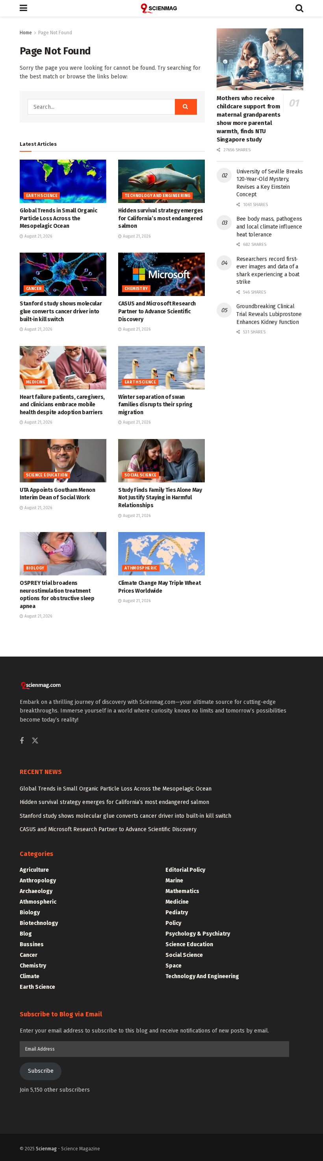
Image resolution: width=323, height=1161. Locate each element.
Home (26, 32)
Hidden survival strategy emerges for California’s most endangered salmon (160, 218)
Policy (173, 923)
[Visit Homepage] (161, 8)
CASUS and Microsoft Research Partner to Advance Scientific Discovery (157, 311)
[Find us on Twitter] (35, 741)
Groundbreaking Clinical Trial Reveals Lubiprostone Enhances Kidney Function (269, 314)
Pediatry (176, 912)
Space (173, 965)
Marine (174, 880)
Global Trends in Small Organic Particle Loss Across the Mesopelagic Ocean (58, 218)
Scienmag (46, 1149)
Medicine (35, 382)
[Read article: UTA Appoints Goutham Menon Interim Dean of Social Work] (63, 460)
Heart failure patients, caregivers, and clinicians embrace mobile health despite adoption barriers (62, 405)
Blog (26, 933)
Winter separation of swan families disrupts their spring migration (155, 405)
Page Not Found (55, 32)
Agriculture (34, 870)
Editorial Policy (185, 870)
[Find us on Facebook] (22, 741)
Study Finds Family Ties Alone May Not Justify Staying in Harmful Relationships (160, 498)
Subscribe (41, 1071)
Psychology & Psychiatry (197, 933)
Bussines (32, 944)
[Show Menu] (23, 8)
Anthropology (38, 880)
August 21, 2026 (37, 236)
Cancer (34, 289)
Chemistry (136, 289)
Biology (35, 568)
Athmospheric (140, 568)
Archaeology (36, 891)
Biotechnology (39, 923)
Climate (29, 976)
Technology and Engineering (157, 196)
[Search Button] (299, 8)
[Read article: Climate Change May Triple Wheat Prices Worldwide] (161, 553)
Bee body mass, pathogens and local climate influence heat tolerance (269, 227)
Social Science (140, 475)
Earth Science (42, 196)
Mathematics (182, 891)
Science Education (47, 475)
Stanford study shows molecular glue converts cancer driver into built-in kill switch (61, 311)
